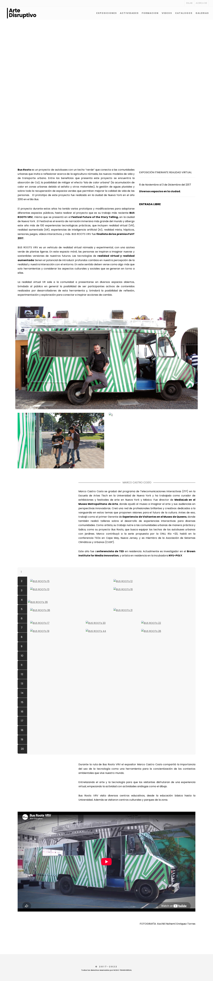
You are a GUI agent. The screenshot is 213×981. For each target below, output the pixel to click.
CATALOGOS (183, 13)
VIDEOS (167, 13)
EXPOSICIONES (106, 13)
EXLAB (189, 3)
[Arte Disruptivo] (13, 13)
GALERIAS (202, 13)
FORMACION (150, 13)
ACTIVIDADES (129, 13)
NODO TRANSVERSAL (123, 970)
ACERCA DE (201, 3)
